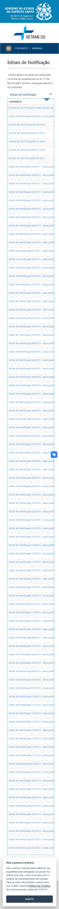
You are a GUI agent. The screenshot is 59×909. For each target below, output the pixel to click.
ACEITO (29, 899)
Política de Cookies (39, 885)
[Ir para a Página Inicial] (29, 32)
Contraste (21, 48)
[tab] (30, 94)
